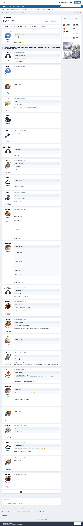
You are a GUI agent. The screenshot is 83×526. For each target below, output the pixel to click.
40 (23, 26)
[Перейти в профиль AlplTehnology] (8, 35)
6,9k (8, 312)
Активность (12, 6)
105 (8, 41)
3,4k (8, 419)
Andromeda (8, 243)
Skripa (8, 115)
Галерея (37, 9)
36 (14, 26)
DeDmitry (78, 27)
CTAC (7, 130)
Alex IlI (8, 160)
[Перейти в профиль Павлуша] (8, 86)
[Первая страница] (3, 26)
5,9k (8, 171)
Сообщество (5, 6)
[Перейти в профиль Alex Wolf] (8, 306)
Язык (35, 517)
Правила (31, 9)
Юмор (15, 21)
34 (9, 26)
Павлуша (7, 82)
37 (16, 26)
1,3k (8, 203)
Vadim (8, 409)
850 (8, 436)
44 (32, 26)
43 (30, 26)
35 (11, 26)
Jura (8, 98)
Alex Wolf (7, 301)
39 (20, 26)
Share (47, 21)
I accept (78, 523)
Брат (7, 192)
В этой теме (75, 6)
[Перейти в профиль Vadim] (8, 413)
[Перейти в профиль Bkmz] (8, 71)
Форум (48, 9)
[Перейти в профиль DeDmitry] (74, 29)
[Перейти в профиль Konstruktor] (8, 430)
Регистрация (77, 2)
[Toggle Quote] (15, 34)
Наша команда (25, 9)
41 (25, 26)
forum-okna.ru (6, 2)
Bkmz (7, 66)
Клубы (53, 9)
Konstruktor (8, 425)
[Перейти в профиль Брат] (8, 197)
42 (27, 26)
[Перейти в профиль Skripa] (8, 119)
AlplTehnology (8, 31)
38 (18, 26)
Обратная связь (41, 517)
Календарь (43, 9)
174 (8, 253)
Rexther (8, 319)
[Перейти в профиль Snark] (74, 25)
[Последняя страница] (39, 26)
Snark (77, 24)
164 (8, 125)
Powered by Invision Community (41, 519)
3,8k (8, 109)
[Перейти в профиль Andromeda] (8, 247)
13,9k (8, 330)
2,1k (8, 92)
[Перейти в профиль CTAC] (8, 135)
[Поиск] (80, 6)
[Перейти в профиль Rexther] (8, 323)
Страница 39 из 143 (45, 26)
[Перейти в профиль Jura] (8, 103)
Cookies (47, 517)
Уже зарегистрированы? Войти (65, 2)
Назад (6, 26)
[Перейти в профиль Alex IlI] (8, 165)
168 (8, 141)
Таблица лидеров (5, 9)
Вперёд (35, 26)
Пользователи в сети (15, 9)
